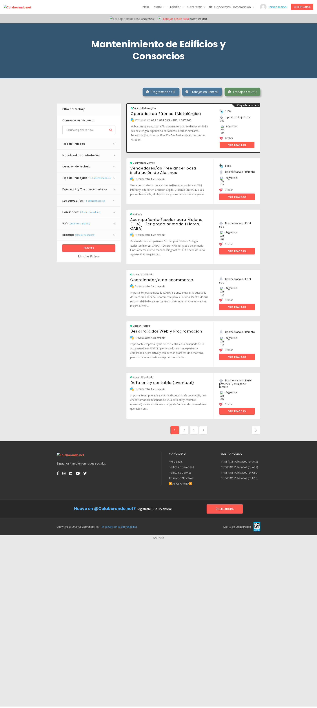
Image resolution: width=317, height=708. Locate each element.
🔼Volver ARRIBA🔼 (180, 483)
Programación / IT (163, 92)
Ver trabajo (237, 145)
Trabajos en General (203, 92)
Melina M (137, 214)
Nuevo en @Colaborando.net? (105, 509)
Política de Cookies (180, 472)
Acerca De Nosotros (181, 478)
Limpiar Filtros (89, 256)
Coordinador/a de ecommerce (161, 279)
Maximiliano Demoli (143, 162)
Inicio (145, 7)
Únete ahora (225, 509)
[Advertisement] (158, 566)
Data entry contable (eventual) (162, 382)
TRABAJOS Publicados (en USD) (239, 472)
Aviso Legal (175, 461)
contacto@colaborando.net (121, 526)
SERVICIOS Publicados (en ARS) (239, 467)
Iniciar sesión (277, 7)
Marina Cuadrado (142, 274)
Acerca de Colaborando (237, 526)
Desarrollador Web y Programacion (166, 331)
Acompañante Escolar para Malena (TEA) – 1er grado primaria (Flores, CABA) (166, 224)
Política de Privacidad (181, 467)
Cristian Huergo (141, 325)
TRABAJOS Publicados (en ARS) (239, 461)
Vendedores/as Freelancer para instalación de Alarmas (163, 170)
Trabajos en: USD (244, 92)
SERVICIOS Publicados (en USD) (239, 478)
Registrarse (302, 7)
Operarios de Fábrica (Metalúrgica (166, 113)
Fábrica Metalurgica (144, 108)
